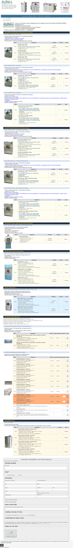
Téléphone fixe (39, 494)
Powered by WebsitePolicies (4, 547)
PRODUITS (30, 16)
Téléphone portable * (8, 494)
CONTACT (48, 16)
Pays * (38, 491)
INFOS (35, 16)
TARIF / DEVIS (40, 16)
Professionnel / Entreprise (11, 475)
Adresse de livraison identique (11, 501)
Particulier (19, 475)
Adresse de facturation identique (11, 499)
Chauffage (54, 45)
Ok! (2, 545)
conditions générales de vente (22, 515)
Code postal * (39, 487)
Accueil (4, 18)
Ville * (54, 487)
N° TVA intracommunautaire (41, 480)
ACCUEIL (25, 16)
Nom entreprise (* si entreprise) (10, 480)
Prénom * (6, 487)
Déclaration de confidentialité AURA (43, 523)
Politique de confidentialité (6, 542)
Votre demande (7, 465)
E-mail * (6, 491)
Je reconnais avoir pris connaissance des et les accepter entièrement (20, 515)
